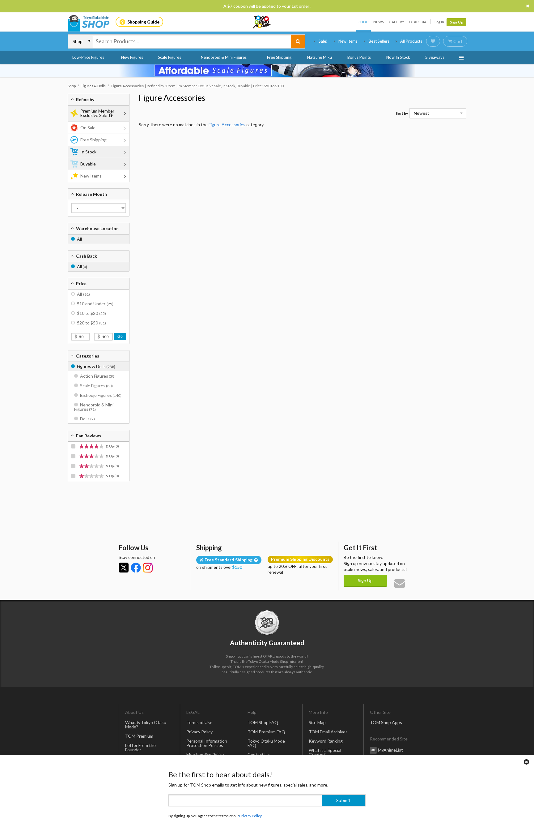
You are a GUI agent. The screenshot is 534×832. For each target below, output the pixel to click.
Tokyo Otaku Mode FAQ (266, 743)
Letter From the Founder (140, 747)
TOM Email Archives (328, 731)
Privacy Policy (199, 731)
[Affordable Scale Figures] (267, 70)
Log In (439, 21)
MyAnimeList (390, 750)
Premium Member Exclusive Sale (97, 113)
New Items (348, 41)
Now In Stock (398, 57)
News (378, 21)
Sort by (402, 113)
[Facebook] (136, 568)
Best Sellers (379, 41)
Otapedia (417, 21)
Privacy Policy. (250, 813)
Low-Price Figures (88, 57)
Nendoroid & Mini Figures (224, 57)
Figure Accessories (172, 98)
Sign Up (456, 22)
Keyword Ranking (326, 741)
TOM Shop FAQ (263, 722)
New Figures (132, 57)
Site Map (317, 722)
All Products (411, 41)
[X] (124, 568)
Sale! (323, 41)
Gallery (396, 21)
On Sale (87, 127)
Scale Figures (169, 57)
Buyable (88, 163)
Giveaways (434, 57)
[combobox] (192, 41)
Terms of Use (199, 722)
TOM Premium (139, 736)
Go (120, 336)
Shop (363, 21)
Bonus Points (359, 57)
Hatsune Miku (319, 57)
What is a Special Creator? (325, 752)
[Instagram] (148, 568)
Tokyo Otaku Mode (262, 21)
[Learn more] (109, 115)
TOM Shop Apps (386, 722)
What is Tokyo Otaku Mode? (145, 724)
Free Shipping (279, 57)
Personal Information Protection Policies (206, 743)
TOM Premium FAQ (266, 731)
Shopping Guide (143, 21)
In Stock (88, 151)
